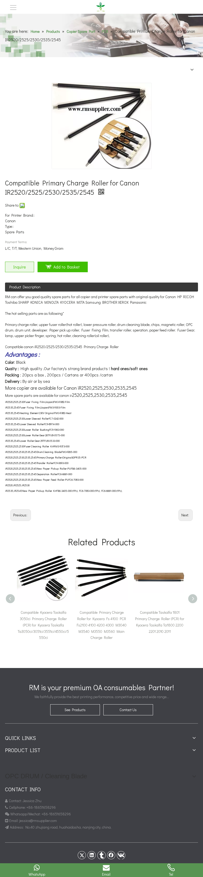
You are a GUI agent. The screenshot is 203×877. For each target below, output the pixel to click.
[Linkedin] (91, 855)
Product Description (24, 286)
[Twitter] (82, 855)
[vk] (121, 855)
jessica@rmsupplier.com (38, 820)
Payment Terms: (16, 242)
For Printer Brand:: (20, 215)
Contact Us (128, 709)
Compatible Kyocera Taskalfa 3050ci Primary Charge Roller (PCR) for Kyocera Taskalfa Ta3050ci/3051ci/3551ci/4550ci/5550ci (43, 625)
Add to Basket (66, 267)
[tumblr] (101, 855)
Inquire (19, 267)
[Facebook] (111, 855)
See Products (75, 709)
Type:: (9, 226)
